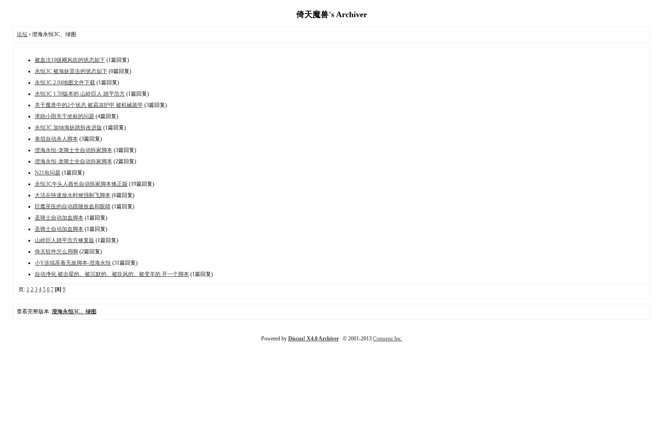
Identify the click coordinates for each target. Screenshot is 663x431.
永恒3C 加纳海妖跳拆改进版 (68, 127)
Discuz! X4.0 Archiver (313, 338)
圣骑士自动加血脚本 (59, 218)
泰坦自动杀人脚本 (56, 139)
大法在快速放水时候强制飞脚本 (72, 195)
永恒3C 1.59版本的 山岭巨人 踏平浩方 (80, 94)
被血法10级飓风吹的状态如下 (70, 60)
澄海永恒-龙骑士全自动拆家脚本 (73, 150)
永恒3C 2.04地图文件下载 (65, 82)
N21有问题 (47, 173)
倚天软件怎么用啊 (56, 251)
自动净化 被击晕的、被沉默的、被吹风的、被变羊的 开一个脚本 (112, 274)
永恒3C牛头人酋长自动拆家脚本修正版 (81, 184)
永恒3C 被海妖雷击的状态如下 (71, 71)
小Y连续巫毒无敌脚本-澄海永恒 (73, 263)
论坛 (22, 34)
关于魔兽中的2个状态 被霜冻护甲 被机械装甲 (89, 105)
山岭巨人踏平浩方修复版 (64, 240)
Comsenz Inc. (387, 338)
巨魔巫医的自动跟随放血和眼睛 (72, 206)
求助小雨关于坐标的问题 (64, 116)
